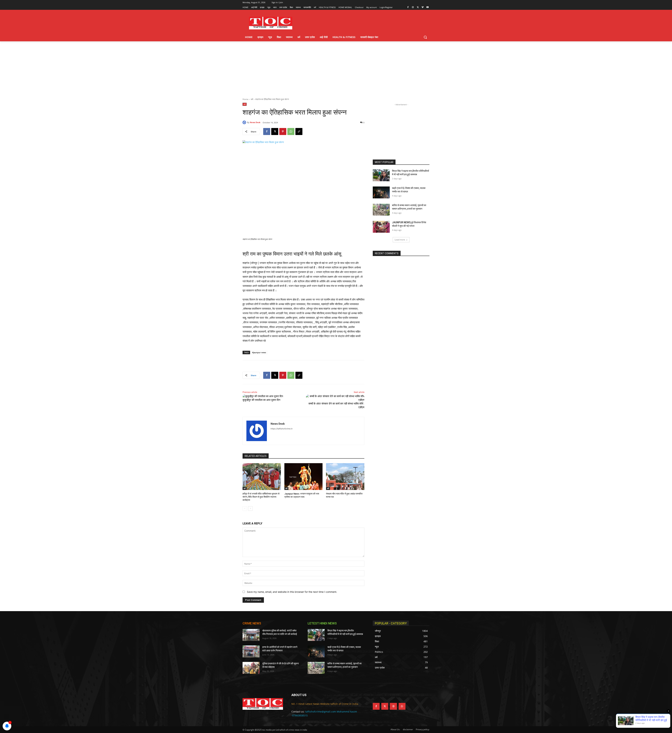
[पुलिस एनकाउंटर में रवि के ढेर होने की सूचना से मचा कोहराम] (251, 668)
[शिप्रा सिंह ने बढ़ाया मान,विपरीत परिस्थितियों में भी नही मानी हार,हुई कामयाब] (381, 175)
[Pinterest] (282, 131)
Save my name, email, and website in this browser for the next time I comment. (292, 591)
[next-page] (250, 508)
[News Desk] (245, 122)
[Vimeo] (423, 7)
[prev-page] (245, 508)
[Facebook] (408, 7)
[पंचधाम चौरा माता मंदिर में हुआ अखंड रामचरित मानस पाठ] (345, 476)
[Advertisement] (336, 67)
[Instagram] (413, 7)
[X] (418, 7)
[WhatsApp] (290, 131)
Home (245, 99)
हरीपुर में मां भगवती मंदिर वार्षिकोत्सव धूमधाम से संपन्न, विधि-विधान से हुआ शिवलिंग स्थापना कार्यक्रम (261, 496)
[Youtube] (427, 7)
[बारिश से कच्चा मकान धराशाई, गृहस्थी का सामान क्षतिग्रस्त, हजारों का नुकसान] (381, 210)
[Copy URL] (298, 131)
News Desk (255, 122)
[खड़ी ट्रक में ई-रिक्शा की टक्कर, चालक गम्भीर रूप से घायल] (381, 192)
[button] (425, 37)
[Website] (393, 706)
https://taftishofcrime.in (281, 428)
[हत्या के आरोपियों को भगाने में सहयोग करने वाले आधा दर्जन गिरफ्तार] (251, 651)
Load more (400, 239)
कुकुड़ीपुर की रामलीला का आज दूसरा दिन (261, 400)
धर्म (252, 99)
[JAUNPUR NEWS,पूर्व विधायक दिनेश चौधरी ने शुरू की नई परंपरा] (381, 227)
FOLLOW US (381, 695)
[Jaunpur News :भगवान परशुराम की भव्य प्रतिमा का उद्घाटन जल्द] (303, 476)
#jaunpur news (259, 352)
